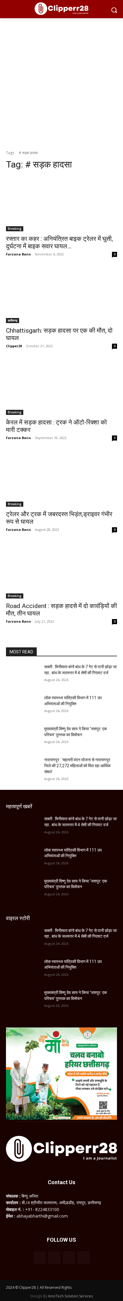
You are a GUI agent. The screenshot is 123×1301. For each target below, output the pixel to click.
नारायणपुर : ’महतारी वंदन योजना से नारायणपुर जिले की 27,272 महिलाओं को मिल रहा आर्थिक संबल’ (77, 765)
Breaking (14, 229)
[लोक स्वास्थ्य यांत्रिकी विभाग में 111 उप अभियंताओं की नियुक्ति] (22, 706)
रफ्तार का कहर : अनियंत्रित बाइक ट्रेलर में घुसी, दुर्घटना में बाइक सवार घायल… (59, 242)
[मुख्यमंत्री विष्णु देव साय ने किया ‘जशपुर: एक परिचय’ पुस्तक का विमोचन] (22, 737)
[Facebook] (39, 1257)
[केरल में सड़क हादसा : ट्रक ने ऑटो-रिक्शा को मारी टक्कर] (61, 387)
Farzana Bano (18, 254)
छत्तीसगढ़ (12, 320)
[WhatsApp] (69, 1257)
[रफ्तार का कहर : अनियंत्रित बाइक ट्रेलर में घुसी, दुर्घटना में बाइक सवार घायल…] (61, 203)
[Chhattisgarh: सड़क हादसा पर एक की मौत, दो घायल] (61, 295)
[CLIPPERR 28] (61, 8)
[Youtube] (83, 1257)
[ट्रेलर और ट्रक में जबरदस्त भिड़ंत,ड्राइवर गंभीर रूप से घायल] (61, 479)
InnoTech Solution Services (70, 1296)
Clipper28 (14, 346)
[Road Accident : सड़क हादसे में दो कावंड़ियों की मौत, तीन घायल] (61, 570)
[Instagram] (54, 1257)
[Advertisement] (61, 82)
